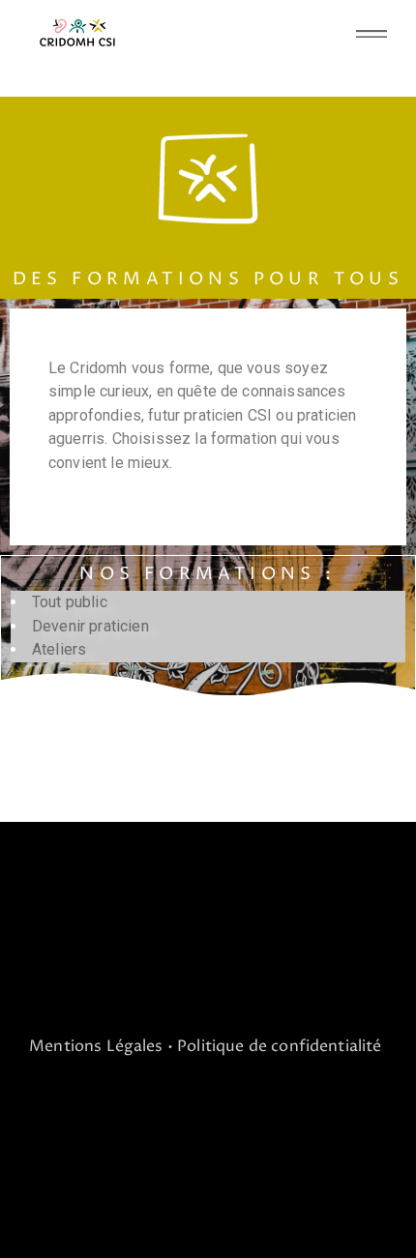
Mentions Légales (96, 1046)
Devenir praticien (90, 626)
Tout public (69, 602)
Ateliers (59, 649)
